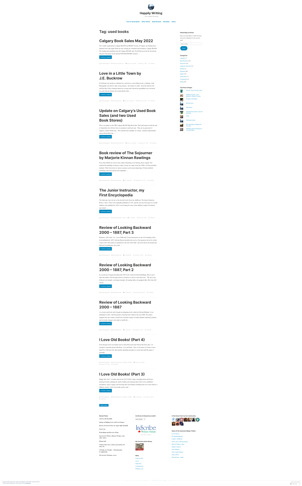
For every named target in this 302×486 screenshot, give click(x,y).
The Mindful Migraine (177, 436)
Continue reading (105, 57)
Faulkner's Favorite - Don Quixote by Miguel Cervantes (193, 95)
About (174, 21)
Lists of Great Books (133, 21)
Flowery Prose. (175, 454)
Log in (137, 461)
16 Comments (128, 180)
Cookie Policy (28, 483)
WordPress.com (139, 469)
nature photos (183, 76)
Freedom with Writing (191, 99)
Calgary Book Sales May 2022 (126, 41)
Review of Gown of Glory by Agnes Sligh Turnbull (113, 426)
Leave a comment (131, 63)
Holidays (182, 68)
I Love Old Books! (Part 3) (122, 374)
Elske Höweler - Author (178, 457)
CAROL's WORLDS (177, 439)
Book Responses (117, 100)
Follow (184, 48)
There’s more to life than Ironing (180, 441)
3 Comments (128, 292)
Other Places (146, 21)
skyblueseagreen (105, 63)
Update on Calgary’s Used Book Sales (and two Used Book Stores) (127, 115)
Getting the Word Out (118, 63)
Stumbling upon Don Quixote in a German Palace (194, 129)
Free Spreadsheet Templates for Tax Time (194, 125)
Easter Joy (102, 429)
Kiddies (124, 217)
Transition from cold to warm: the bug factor (194, 112)
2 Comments (128, 255)
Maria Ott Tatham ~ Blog (178, 444)
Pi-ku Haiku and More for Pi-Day (109, 432)
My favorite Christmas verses (108, 455)
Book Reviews (156, 21)
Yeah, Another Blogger (177, 452)
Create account (139, 458)
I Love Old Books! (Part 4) (122, 339)
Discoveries (183, 63)
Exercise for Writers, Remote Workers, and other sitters (111, 437)
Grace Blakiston (176, 449)
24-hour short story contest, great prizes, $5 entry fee (112, 445)
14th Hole (182, 58)
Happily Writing (151, 13)
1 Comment (132, 217)
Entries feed (138, 463)
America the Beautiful (105, 419)
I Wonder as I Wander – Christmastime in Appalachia (110, 451)
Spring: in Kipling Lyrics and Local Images (111, 422)
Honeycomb (102, 441)
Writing (182, 82)
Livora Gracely (175, 433)
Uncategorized (183, 79)
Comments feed (139, 466)
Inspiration (124, 362)
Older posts (103, 405)
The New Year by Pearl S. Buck (194, 90)
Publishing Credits (190, 120)
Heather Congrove (176, 447)
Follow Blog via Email (187, 32)
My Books (166, 21)
